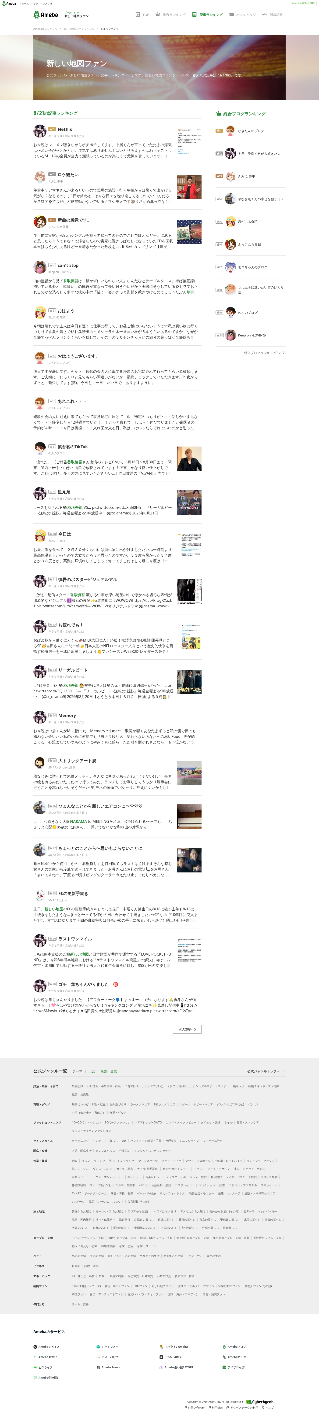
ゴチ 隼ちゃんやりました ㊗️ (88, 984)
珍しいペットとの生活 (122, 1256)
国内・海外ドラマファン (183, 1294)
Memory (67, 715)
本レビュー (135, 1177)
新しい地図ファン (76, 63)
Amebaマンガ (237, 1357)
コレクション (206, 1185)
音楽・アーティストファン (107, 1294)
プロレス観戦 (269, 1177)
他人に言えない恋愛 (84, 1246)
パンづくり (255, 1104)
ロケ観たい (68, 174)
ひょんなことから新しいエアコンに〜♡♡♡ (100, 806)
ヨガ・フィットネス (172, 1193)
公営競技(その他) (138, 1202)
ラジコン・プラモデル (243, 1185)
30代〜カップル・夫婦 (122, 1238)
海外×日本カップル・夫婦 (193, 1238)
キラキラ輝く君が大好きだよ (66, 136)
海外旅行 (124, 1220)
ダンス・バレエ (102, 1169)
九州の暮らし (189, 1228)
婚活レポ (238, 1086)
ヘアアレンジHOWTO (148, 1122)
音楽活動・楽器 (161, 1185)
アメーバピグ (110, 1357)
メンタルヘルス (105, 1151)
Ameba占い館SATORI (179, 1367)
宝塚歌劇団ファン (229, 1286)
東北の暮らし (166, 1220)
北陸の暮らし (252, 1220)
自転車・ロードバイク (229, 1161)
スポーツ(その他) (100, 1185)
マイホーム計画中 (214, 1141)
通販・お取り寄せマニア (260, 1193)
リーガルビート (73, 670)
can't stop (68, 265)
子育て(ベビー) (134, 1086)
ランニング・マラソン (261, 1161)
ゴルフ (86, 1161)
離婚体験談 (108, 1246)
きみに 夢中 (55, 181)
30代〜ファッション (118, 1122)
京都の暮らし (101, 1228)
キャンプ (99, 1161)
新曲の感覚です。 (74, 220)
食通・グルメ (118, 1113)
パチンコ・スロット (111, 1202)
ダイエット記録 (210, 1122)
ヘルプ (270, 1407)
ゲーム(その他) (146, 1193)
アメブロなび (236, 1367)
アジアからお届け (139, 1211)
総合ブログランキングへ (262, 353)
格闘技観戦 (79, 1185)
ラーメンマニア (140, 1104)
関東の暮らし (187, 1220)
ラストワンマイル (75, 939)
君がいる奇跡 (56, 317)
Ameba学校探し (49, 1378)
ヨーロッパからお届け (110, 1211)
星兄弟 (64, 492)
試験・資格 (91, 1266)
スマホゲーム (269, 1185)
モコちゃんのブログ (252, 267)
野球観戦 (216, 1177)
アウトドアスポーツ (198, 1161)
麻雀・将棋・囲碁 (122, 1193)
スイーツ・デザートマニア (196, 1104)
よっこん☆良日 (58, 227)
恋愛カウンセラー (148, 1246)
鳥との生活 (214, 1256)
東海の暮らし (273, 1220)
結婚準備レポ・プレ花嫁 (263, 1086)
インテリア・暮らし (105, 1141)
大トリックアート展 (77, 760)
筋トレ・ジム (80, 1169)
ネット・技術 (80, 1304)
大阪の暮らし (80, 1228)
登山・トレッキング (121, 1161)
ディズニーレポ (176, 1177)
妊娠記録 (77, 1086)
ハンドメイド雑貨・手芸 (146, 1141)
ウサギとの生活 (150, 1256)
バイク (143, 1185)
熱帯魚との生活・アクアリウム (183, 1256)
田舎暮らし (230, 1228)
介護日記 (124, 1151)
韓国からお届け (82, 1211)
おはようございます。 (79, 356)
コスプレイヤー (185, 1185)
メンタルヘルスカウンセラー (152, 1151)
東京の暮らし (207, 1220)
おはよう (66, 310)
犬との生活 (97, 1256)
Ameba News (111, 1367)
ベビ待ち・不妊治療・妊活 (104, 1086)
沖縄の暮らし (210, 1228)
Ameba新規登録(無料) (303, 3)
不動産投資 (164, 1276)
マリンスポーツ (148, 1161)
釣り (75, 1161)
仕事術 (76, 1266)
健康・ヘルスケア (229, 1193)
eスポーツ (78, 1202)
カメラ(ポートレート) (176, 1169)
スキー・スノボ (171, 1161)
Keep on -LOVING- (60, 272)
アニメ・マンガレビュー (108, 1177)
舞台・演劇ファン (214, 1294)
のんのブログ (56, 453)
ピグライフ (46, 1367)
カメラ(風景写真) (148, 1169)
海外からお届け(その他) (224, 1211)
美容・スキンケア (248, 1122)
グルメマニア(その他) (230, 1104)
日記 (91, 1071)
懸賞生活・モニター (201, 1193)
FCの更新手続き (73, 893)
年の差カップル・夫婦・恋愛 (231, 1238)
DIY (124, 1141)
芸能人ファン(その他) (258, 1286)
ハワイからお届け (165, 1211)
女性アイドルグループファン (196, 1286)
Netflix (65, 129)
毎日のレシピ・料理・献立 (89, 1104)
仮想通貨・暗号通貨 (140, 1276)
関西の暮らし (121, 1228)
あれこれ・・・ (72, 401)
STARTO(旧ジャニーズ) (86, 1286)
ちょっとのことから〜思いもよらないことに (100, 848)
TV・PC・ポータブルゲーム (89, 1193)
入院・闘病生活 (82, 1151)
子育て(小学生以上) (179, 1086)
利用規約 (217, 1407)
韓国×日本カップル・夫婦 (156, 1238)
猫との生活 (79, 1256)
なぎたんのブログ (59, 363)
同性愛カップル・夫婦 (267, 1238)
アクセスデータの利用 (244, 1407)
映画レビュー (80, 1177)
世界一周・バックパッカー (260, 1211)
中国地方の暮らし (145, 1228)
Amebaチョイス (49, 1347)
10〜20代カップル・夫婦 (88, 1238)
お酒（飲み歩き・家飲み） (89, 1113)
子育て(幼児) (155, 1086)
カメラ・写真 (124, 1169)
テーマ (77, 1071)
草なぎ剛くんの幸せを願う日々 (68, 813)
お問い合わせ (196, 1407)
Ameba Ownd (48, 1357)
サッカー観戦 (198, 1177)
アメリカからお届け (193, 1211)
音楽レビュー (153, 1177)
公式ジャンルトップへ (263, 1071)
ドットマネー (110, 1347)
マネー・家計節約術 (111, 1276)
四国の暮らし (169, 1228)
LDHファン (141, 1286)
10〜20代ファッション (86, 1122)
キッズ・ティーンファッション (91, 1131)
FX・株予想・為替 (83, 1276)
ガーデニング (80, 1141)
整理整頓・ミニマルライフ (182, 1141)
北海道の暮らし (144, 1220)
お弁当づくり (118, 1104)
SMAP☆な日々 (57, 900)
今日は (64, 534)
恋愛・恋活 (126, 1246)
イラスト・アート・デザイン (212, 1169)
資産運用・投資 (185, 1276)
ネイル (228, 1122)
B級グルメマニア (164, 1104)
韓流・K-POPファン (117, 1286)
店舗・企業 (109, 1071)
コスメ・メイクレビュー (181, 1122)
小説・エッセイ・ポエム (249, 1169)
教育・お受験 (80, 1094)
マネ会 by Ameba (176, 1347)
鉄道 (222, 1185)
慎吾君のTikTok (73, 446)
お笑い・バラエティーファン (146, 1294)
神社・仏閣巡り (105, 1220)
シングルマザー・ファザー (212, 1086)
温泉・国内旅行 (82, 1220)
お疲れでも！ (71, 625)
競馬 (91, 1202)
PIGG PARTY (173, 1357)
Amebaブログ (237, 1347)
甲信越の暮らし (230, 1220)
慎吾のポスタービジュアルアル (87, 579)
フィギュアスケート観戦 (241, 1177)
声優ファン (79, 1294)
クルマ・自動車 (125, 1185)
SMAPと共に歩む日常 (63, 767)
